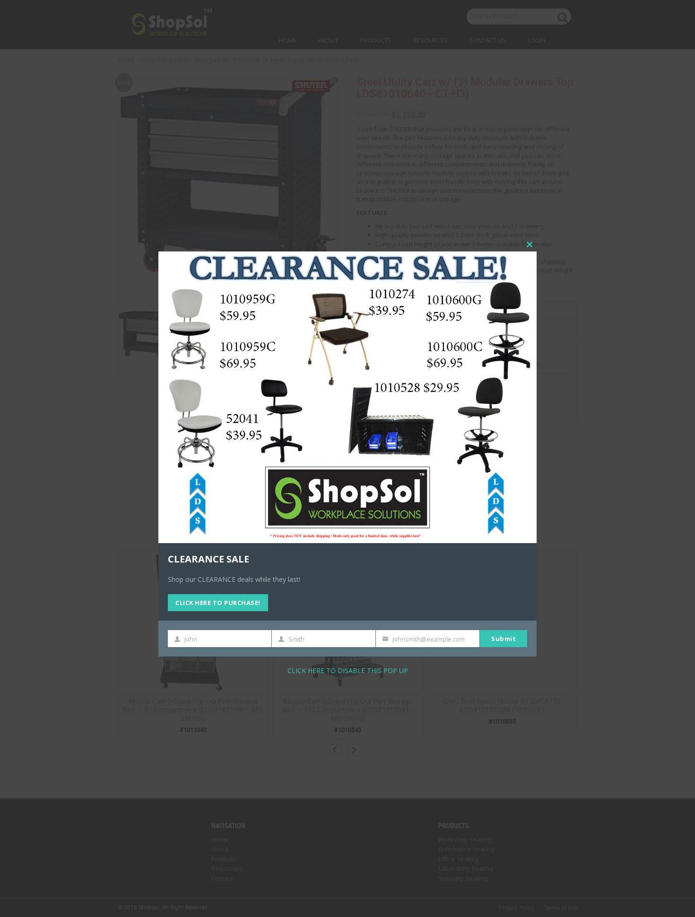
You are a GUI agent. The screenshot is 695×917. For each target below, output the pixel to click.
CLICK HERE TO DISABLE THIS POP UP (347, 670)
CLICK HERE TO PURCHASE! (218, 602)
